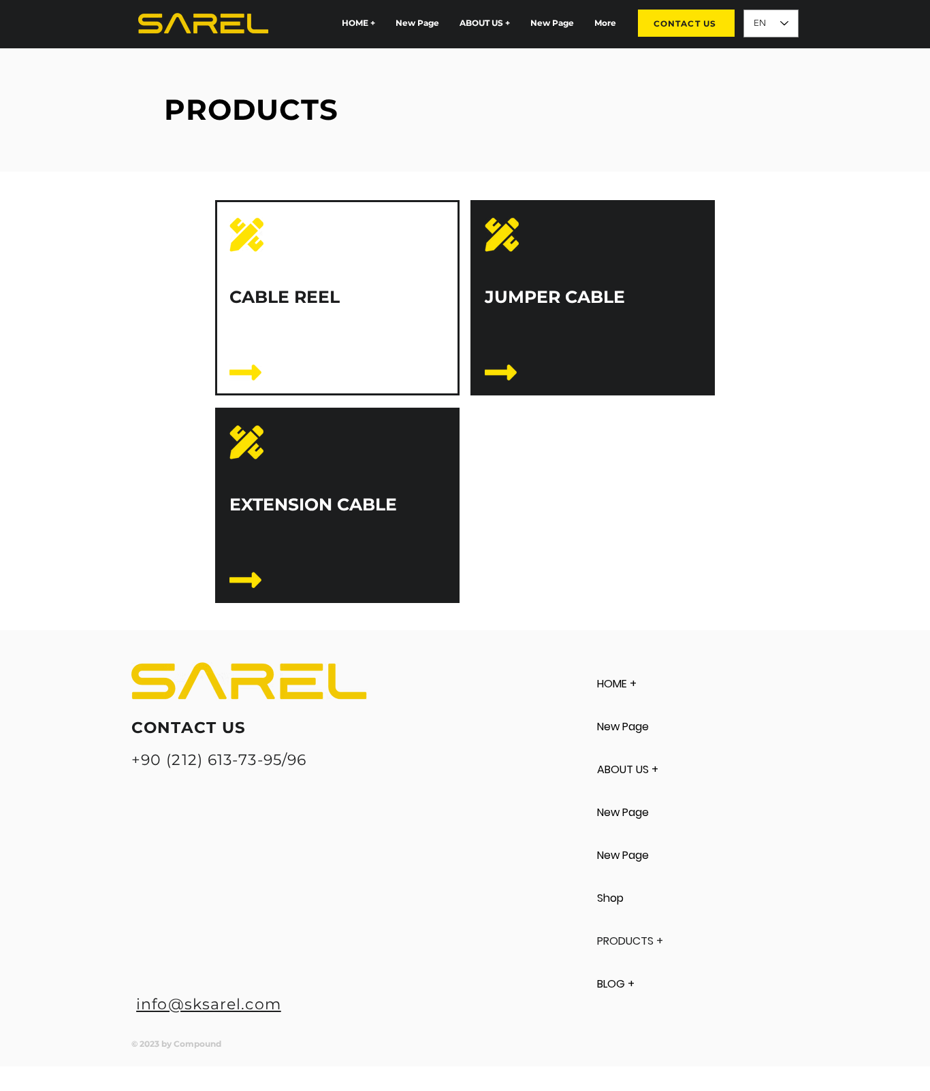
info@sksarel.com (208, 1004)
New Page (623, 726)
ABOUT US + (627, 769)
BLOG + (616, 984)
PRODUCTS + (630, 941)
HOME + (617, 683)
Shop (610, 898)
